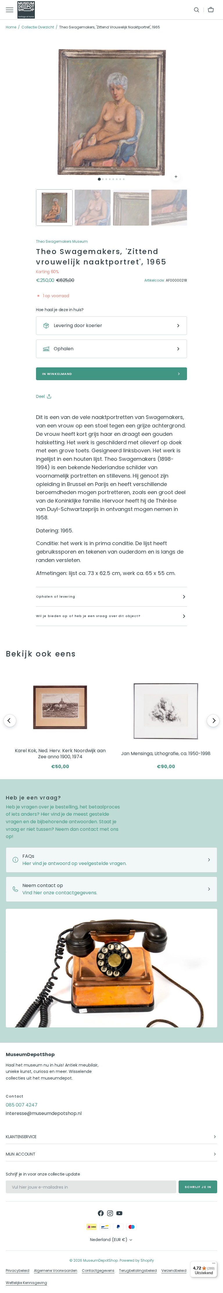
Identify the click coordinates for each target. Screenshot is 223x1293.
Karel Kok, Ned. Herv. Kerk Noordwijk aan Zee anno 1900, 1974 (60, 754)
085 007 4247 (21, 1105)
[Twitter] (45, 411)
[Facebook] (56, 411)
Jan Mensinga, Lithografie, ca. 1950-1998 (166, 753)
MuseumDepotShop (100, 1260)
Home (11, 27)
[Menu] (213, 1264)
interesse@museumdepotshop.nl (44, 1113)
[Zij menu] (11, 10)
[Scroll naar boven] (216, 1286)
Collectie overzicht (37, 27)
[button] (196, 9)
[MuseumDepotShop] (26, 10)
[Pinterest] (67, 411)
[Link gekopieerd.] (78, 411)
